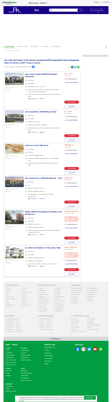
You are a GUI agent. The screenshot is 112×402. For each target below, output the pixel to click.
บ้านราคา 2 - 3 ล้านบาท (46, 323)
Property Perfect (27, 292)
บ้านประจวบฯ (75, 301)
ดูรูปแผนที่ (41, 98)
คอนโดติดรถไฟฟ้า (25, 355)
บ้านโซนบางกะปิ (59, 303)
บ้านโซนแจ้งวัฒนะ (59, 296)
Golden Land (26, 305)
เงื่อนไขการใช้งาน (48, 356)
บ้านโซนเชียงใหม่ (59, 305)
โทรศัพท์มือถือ (9, 386)
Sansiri (24, 296)
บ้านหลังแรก (58, 288)
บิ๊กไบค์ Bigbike (10, 358)
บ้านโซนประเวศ (59, 309)
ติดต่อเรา (46, 364)
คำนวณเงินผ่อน (71, 102)
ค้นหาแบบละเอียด (98, 10)
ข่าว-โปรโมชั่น (91, 319)
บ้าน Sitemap (55, 339)
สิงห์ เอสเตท (31, 80)
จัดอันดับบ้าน (75, 323)
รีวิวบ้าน (90, 327)
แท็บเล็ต (8, 389)
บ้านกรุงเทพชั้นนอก (93, 290)
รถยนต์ (7, 350)
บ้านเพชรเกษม (75, 294)
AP (7, 294)
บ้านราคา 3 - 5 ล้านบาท (46, 325)
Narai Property (11, 305)
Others (9, 307)
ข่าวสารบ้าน (75, 319)
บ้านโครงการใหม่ (25, 350)
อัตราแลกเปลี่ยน (25, 378)
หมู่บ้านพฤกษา (43, 290)
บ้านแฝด (57, 294)
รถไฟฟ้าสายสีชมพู (41, 92)
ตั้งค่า (22, 401)
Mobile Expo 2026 (11, 391)
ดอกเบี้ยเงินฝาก (25, 375)
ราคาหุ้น (7, 373)
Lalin (24, 303)
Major (8, 303)
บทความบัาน (44, 46)
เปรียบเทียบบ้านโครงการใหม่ (79, 331)
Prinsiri (24, 290)
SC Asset (25, 299)
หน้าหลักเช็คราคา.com (49, 347)
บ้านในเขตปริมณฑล (77, 292)
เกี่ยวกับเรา (96, 2)
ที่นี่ (48, 399)
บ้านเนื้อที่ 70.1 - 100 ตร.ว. (14, 325)
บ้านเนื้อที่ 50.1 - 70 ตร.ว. (13, 323)
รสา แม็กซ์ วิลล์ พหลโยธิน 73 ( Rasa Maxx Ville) (43, 248)
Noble (24, 288)
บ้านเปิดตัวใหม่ (75, 321)
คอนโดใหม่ (23, 353)
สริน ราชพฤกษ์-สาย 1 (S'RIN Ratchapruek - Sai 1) (43, 178)
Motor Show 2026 (11, 360)
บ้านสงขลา (74, 303)
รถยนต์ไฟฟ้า (9, 353)
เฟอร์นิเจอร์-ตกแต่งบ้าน (94, 325)
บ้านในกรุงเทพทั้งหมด (77, 288)
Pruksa (8, 288)
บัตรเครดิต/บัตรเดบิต (26, 373)
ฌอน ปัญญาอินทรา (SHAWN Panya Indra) (40, 112)
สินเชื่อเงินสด (24, 371)
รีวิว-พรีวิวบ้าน (34, 46)
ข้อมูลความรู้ (91, 323)
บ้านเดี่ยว (41, 288)
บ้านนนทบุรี (74, 299)
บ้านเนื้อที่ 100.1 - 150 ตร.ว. (14, 327)
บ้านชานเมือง (31, 255)
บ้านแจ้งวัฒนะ (91, 296)
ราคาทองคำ (8, 371)
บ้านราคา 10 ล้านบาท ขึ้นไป (46, 329)
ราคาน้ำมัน (8, 375)
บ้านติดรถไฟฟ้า (43, 311)
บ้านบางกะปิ (75, 296)
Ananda (9, 290)
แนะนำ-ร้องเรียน (48, 358)
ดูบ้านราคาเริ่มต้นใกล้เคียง (71, 82)
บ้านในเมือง (30, 152)
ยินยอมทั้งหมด (90, 398)
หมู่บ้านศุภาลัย (42, 296)
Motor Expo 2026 (11, 362)
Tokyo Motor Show (11, 365)
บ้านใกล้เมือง (31, 83)
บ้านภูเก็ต (90, 299)
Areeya (9, 292)
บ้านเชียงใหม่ (91, 301)
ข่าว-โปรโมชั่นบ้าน (56, 46)
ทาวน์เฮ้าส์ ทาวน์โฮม (22, 46)
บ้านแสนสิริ (58, 292)
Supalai (25, 301)
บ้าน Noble (42, 292)
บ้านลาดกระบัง (91, 294)
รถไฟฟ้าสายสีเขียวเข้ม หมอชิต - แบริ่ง (43, 158)
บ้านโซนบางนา (42, 307)
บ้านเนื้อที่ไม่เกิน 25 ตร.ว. (13, 319)
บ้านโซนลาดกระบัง (44, 301)
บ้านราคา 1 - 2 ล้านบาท (45, 321)
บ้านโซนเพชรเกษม (43, 303)
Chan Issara (10, 296)
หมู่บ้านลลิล (58, 299)
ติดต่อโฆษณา (106, 2)
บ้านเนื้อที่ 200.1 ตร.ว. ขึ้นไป (14, 331)
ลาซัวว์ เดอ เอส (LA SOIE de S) (36, 145)
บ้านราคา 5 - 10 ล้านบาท (46, 327)
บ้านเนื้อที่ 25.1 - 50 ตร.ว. (13, 321)
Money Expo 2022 (26, 380)
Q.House (25, 294)
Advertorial (75, 325)
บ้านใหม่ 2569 (58, 311)
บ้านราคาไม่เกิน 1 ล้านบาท (46, 319)
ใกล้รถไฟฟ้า (33, 92)
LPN (8, 301)
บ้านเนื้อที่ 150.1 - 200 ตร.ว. (14, 329)
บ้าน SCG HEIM (43, 309)
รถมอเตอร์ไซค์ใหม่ (10, 355)
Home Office (43, 305)
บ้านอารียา (57, 290)
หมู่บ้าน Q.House (43, 294)
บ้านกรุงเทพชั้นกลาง (77, 290)
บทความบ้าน (91, 321)
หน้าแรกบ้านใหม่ (9, 46)
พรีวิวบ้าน (74, 329)
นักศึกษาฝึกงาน (48, 361)
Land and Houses (12, 299)
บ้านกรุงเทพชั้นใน (92, 288)
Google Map (33, 98)
